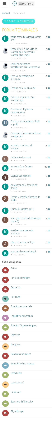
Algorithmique (17, 411)
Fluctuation (16, 392)
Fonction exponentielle (21, 306)
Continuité (15, 296)
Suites (14, 268)
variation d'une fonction (22, 166)
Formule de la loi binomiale (23, 88)
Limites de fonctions (20, 277)
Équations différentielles (22, 401)
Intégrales (15, 344)
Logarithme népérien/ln (22, 315)
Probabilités (16, 373)
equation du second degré (23, 251)
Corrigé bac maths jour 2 (22, 209)
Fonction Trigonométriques (23, 325)
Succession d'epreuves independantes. (22, 111)
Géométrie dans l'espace (22, 363)
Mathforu (27, 3)
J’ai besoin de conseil (21, 157)
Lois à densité (17, 382)
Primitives (15, 334)
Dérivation (15, 287)
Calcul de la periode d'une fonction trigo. (23, 99)
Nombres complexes (21, 354)
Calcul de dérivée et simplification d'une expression (25, 65)
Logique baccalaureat (21, 175)
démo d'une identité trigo (22, 242)
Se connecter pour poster (18, 21)
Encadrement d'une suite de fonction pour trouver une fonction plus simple (24, 51)
